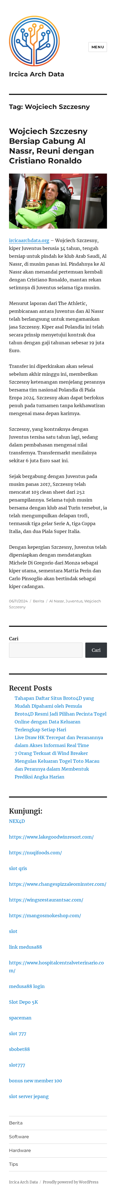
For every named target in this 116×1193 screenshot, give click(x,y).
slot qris (18, 868)
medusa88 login (27, 986)
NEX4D (17, 821)
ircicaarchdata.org (29, 240)
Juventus (74, 601)
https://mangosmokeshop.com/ (45, 915)
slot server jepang (29, 1096)
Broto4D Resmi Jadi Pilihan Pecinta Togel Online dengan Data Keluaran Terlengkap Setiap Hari (60, 721)
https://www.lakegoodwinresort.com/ (51, 837)
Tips (13, 1164)
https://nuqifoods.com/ (35, 852)
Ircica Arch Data (36, 74)
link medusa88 (25, 947)
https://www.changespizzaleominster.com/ (57, 884)
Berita (38, 601)
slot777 (17, 1065)
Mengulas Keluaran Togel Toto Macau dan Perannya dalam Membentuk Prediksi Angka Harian (57, 769)
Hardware (20, 1150)
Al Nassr (56, 601)
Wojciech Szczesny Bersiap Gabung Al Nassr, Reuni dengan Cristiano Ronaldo (51, 145)
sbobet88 (19, 1049)
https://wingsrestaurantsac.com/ (46, 900)
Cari (14, 638)
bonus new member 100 (35, 1080)
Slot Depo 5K (23, 1002)
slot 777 (17, 1033)
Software (19, 1136)
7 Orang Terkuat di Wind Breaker (51, 753)
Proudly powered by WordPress (71, 1182)
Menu (98, 47)
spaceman (20, 1018)
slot (13, 931)
